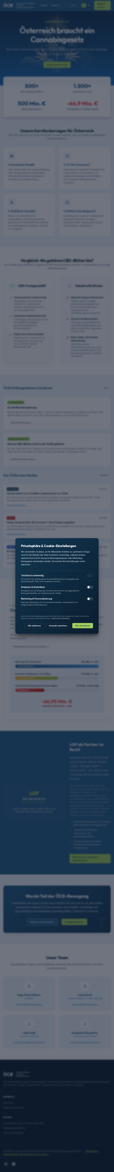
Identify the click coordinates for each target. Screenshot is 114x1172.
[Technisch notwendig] (90, 575)
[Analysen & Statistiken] (90, 587)
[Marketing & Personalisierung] (90, 598)
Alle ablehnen (34, 626)
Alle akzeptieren (82, 626)
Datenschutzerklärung (60, 618)
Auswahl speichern (58, 626)
